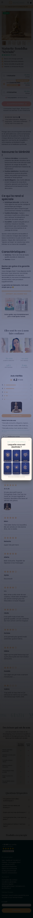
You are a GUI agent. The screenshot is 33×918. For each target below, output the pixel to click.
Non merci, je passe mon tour (16, 476)
